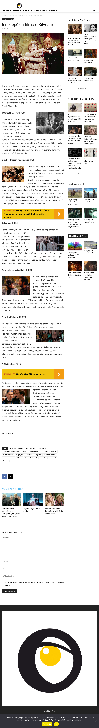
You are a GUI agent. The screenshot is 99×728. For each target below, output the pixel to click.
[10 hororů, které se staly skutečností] (75, 52)
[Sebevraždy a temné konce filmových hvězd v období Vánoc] (54, 499)
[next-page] (7, 521)
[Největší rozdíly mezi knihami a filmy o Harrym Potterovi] (90, 266)
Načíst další (81, 89)
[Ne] (95, 721)
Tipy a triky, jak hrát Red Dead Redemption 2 (73, 202)
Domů (4, 15)
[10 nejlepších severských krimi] (90, 245)
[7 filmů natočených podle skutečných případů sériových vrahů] (90, 28)
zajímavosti (52, 458)
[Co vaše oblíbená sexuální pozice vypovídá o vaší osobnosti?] (90, 107)
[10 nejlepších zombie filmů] (90, 53)
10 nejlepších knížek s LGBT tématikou (73, 255)
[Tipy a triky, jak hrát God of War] (90, 192)
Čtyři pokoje (42, 448)
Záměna (5, 461)
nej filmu (29, 455)
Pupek (52, 11)
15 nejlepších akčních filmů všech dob (88, 80)
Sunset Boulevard (31, 458)
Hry (25, 11)
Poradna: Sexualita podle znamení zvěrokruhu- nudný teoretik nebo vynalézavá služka (74, 163)
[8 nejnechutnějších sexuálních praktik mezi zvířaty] (75, 107)
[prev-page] (3, 521)
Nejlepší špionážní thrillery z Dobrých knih (74, 275)
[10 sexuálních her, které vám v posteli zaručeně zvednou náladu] (75, 129)
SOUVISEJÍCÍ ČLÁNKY (12, 489)
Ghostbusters (33, 451)
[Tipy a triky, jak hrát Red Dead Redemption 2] (75, 192)
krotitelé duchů (8, 455)
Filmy (6, 11)
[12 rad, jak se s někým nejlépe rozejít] (90, 152)
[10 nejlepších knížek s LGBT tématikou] (75, 246)
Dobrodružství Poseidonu (11, 451)
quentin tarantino (50, 455)
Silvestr (19, 458)
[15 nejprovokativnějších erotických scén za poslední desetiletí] (75, 29)
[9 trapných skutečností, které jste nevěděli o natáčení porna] (90, 130)
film (24, 451)
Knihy (16, 11)
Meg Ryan (19, 455)
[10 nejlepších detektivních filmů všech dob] (75, 71)
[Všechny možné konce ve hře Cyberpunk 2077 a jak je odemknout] (75, 213)
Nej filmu (18, 15)
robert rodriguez (8, 458)
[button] (94, 11)
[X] (10, 476)
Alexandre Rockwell (16, 448)
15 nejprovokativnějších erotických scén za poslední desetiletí (74, 40)
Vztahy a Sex (38, 11)
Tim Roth (43, 458)
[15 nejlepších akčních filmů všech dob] (90, 71)
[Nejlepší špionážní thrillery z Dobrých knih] (75, 266)
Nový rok (37, 455)
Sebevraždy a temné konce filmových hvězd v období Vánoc (54, 511)
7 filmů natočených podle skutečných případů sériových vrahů (90, 38)
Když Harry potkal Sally (48, 451)
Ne (56, 724)
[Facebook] (4, 476)
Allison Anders (30, 448)
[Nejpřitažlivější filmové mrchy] (32, 499)
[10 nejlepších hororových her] (90, 213)
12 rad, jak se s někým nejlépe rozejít (89, 161)
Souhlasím (47, 724)
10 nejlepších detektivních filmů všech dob (74, 80)
